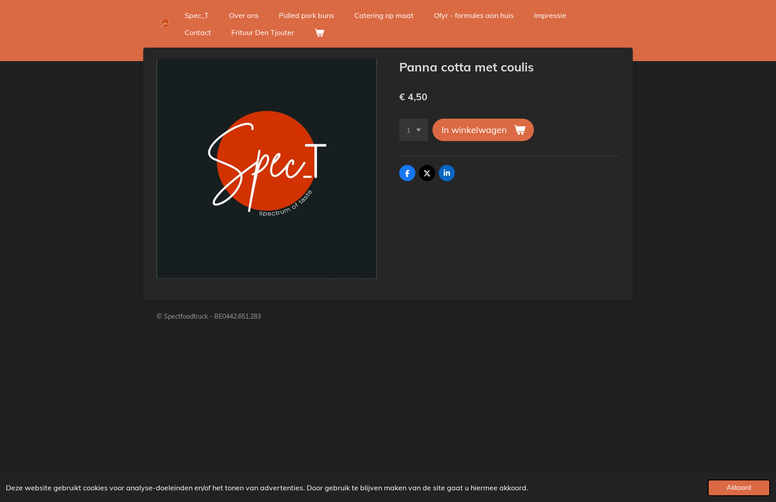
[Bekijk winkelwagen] (319, 32)
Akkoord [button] (739, 488)
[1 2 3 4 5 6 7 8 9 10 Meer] (413, 130)
